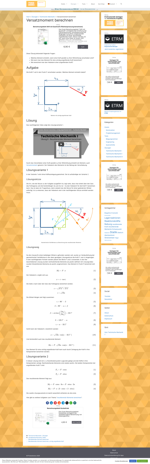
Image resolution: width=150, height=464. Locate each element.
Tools (83, 4)
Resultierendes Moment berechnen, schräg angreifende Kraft (46, 441)
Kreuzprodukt (108, 215)
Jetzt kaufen (76, 422)
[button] (47, 402)
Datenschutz (109, 316)
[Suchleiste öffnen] (121, 4)
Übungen (73, 4)
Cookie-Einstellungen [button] (121, 461)
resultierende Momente (35, 437)
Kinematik (114, 213)
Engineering (110, 142)
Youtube (107, 296)
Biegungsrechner (112, 139)
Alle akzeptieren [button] (142, 461)
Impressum (108, 319)
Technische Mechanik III (114, 157)
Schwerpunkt (117, 229)
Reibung (108, 224)
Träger (117, 238)
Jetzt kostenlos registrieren (114, 47)
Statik (44, 437)
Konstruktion (110, 130)
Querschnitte (110, 145)
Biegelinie (108, 213)
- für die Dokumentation (75, 9)
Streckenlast (109, 238)
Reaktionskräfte (112, 221)
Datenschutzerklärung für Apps (114, 455)
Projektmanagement (113, 133)
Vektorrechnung (108, 240)
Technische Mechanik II (114, 154)
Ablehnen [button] (133, 461)
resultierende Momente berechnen (69, 397)
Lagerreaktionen (112, 218)
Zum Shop (101, 4)
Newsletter (108, 299)
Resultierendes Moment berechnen (38, 439)
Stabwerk (107, 232)
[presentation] (61, 271)
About (93, 4)
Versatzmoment (31, 165)
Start (28, 17)
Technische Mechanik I (47, 17)
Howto (63, 4)
